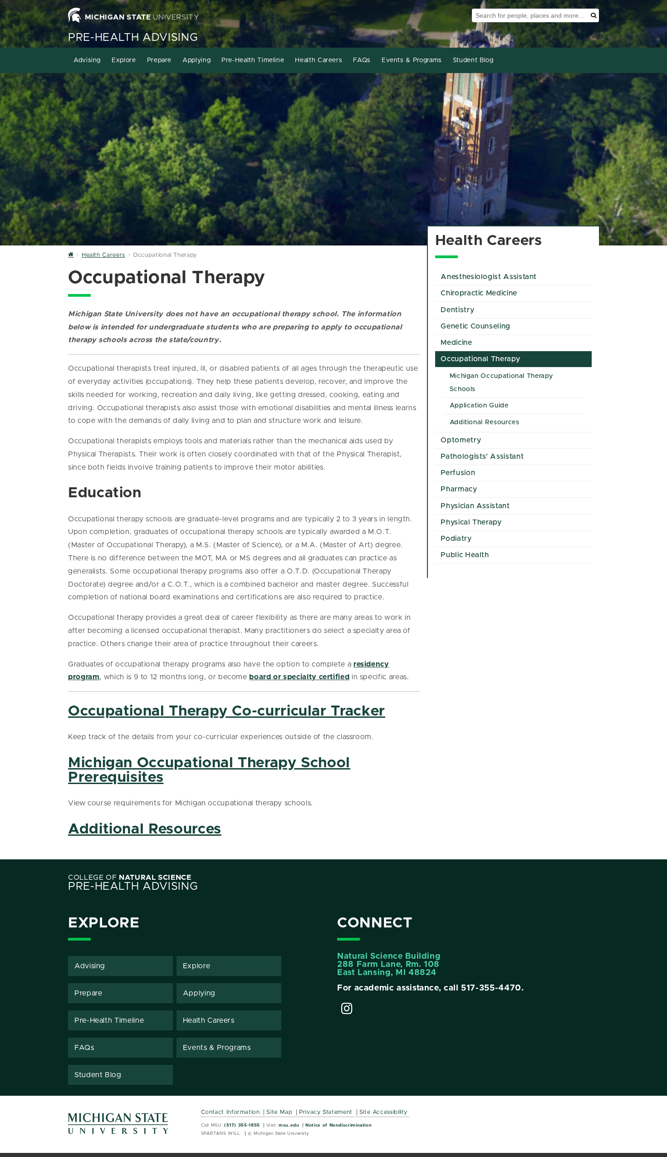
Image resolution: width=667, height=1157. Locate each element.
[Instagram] (347, 1010)
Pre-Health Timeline (252, 60)
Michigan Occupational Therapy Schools (501, 382)
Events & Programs (412, 60)
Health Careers (318, 60)
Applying (196, 60)
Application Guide (479, 405)
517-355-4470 (491, 988)
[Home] (71, 255)
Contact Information (230, 1112)
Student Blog (473, 60)
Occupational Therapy (480, 359)
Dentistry (457, 310)
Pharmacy (459, 489)
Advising (87, 60)
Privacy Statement (326, 1112)
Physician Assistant (475, 506)
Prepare (159, 60)
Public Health (465, 555)
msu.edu (289, 1125)
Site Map (279, 1112)
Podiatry (456, 538)
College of (129, 877)
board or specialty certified (299, 677)
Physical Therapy (471, 522)
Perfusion (458, 472)
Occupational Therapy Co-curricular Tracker (226, 711)
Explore (124, 60)
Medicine (456, 342)
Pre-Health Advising (133, 37)
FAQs (362, 60)
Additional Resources (144, 829)
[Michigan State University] (118, 1126)
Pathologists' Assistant (482, 456)
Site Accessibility (383, 1112)
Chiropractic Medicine (479, 293)
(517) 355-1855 (242, 1125)
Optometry (461, 440)
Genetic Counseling (475, 326)
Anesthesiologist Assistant (489, 276)
